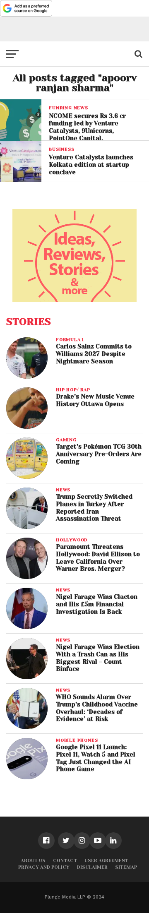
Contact (65, 860)
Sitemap (126, 867)
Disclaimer (92, 867)
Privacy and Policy (44, 867)
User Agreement (106, 860)
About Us (33, 860)
